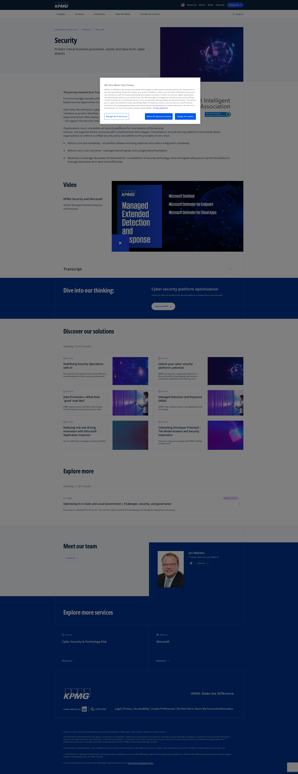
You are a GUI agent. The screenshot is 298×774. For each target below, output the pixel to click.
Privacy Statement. (160, 108)
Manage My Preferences (116, 116)
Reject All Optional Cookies (159, 116)
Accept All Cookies (185, 116)
